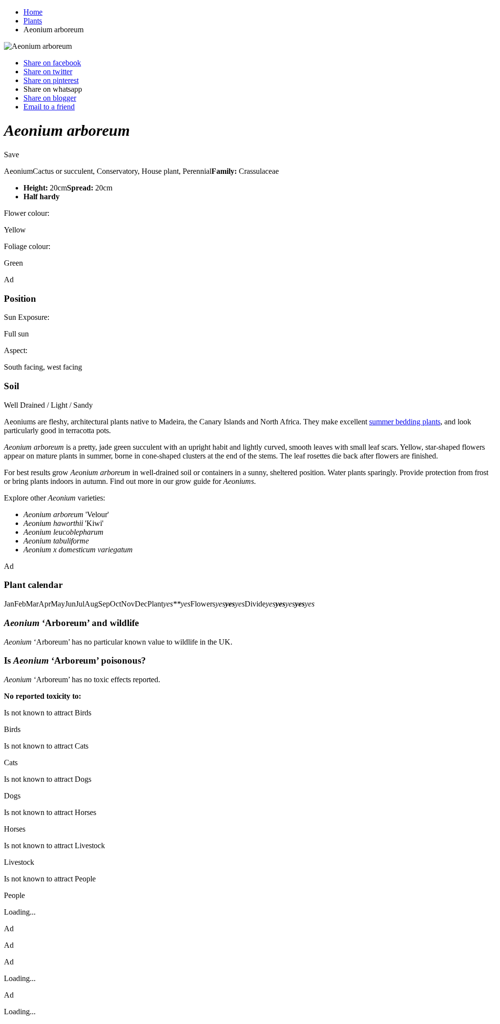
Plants (32, 21)
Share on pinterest (51, 80)
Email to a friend (49, 107)
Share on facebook (52, 63)
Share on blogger (49, 98)
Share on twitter (47, 71)
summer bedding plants (404, 422)
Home (32, 12)
